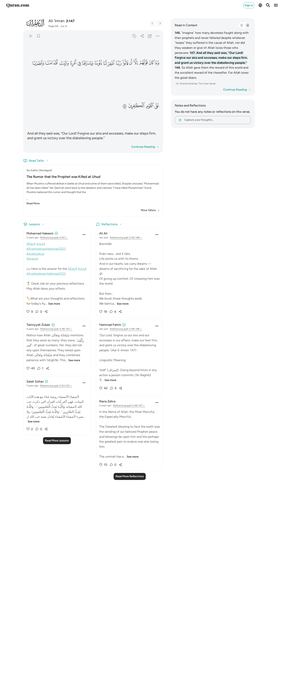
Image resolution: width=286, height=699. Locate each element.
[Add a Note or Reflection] (150, 35)
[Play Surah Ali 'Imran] (30, 35)
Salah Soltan (35, 381)
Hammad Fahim (110, 325)
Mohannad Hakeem (40, 233)
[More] (157, 35)
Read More (33, 203)
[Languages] (260, 5)
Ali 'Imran (56, 20)
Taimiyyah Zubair (38, 325)
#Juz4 (40, 244)
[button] (157, 63)
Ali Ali (103, 233)
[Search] (268, 5)
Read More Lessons (57, 440)
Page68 (53, 26)
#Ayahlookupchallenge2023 (46, 249)
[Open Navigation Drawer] (276, 5)
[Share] (142, 35)
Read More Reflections (130, 476)
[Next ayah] (160, 23)
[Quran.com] (17, 5)
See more (54, 303)
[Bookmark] (38, 35)
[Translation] (247, 25)
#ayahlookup (35, 254)
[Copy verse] (134, 35)
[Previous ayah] (152, 23)
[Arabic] (242, 25)
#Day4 (31, 244)
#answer (32, 258)
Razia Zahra (107, 401)
